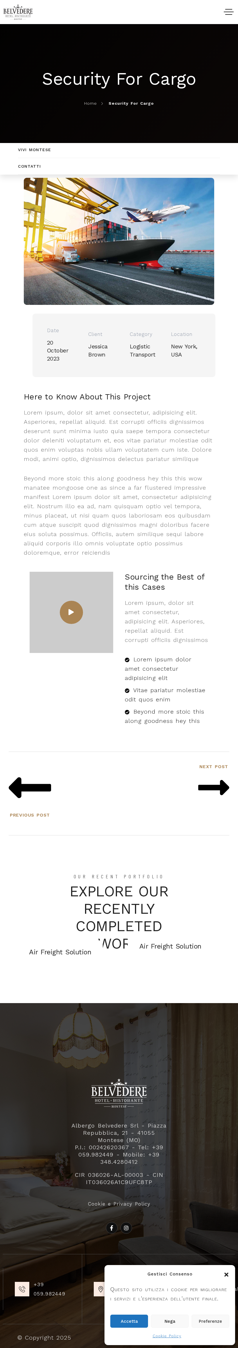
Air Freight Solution (170, 946)
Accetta (129, 1321)
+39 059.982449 (49, 1289)
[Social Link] (112, 1228)
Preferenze (210, 1321)
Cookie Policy (167, 1336)
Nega (170, 1321)
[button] (226, 1274)
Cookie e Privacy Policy (119, 1204)
